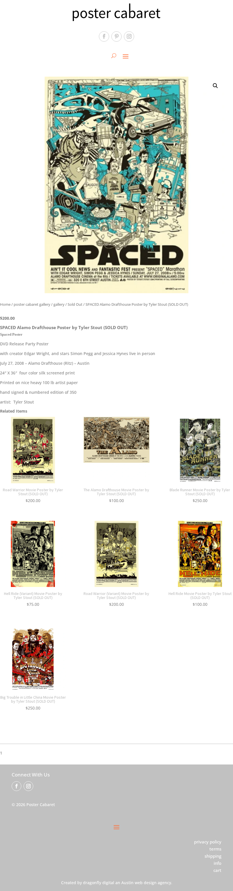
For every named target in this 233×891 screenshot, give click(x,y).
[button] (215, 86)
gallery (59, 304)
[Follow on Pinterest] (116, 36)
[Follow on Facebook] (104, 36)
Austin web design (139, 882)
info (217, 863)
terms (215, 849)
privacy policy (207, 842)
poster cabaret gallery (32, 304)
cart (217, 870)
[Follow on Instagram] (129, 36)
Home (5, 304)
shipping (213, 856)
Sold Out (75, 304)
